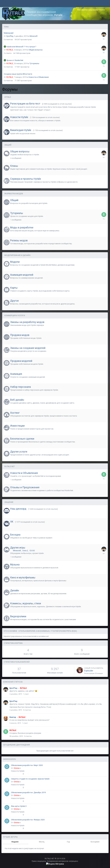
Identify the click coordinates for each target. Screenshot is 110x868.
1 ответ (26, 694)
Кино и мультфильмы (22, 577)
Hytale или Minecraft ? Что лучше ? (21, 47)
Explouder (88, 671)
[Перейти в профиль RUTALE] (103, 61)
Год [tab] (68, 842)
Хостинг (15, 412)
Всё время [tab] (95, 842)
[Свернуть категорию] (104, 97)
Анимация (16, 373)
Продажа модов (19, 334)
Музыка (14, 564)
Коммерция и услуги (14, 315)
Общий (7, 145)
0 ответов (27, 710)
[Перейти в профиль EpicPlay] (103, 34)
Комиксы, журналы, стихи (25, 603)
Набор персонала (20, 386)
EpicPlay (9, 36)
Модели (15, 261)
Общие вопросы (36, 50)
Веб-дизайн (17, 399)
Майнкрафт (9, 33)
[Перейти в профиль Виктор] (5, 718)
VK (11, 521)
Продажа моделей (21, 360)
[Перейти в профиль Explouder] (80, 670)
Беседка (15, 534)
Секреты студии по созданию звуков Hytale (30, 779)
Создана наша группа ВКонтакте (18, 74)
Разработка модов (13, 194)
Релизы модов (19, 240)
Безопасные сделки (22, 438)
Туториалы (34, 63)
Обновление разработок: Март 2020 (27, 765)
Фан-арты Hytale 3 (18, 806)
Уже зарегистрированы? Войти (91, 10)
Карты (14, 287)
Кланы (14, 165)
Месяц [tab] (41, 842)
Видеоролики (18, 616)
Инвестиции (17, 425)
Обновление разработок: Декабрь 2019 (28, 792)
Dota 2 (25, 550)
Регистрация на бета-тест (25, 103)
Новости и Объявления (39, 77)
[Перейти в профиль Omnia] (6, 766)
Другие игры (17, 547)
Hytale (7, 97)
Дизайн (14, 590)
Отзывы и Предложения (24, 487)
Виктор (12, 717)
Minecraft (34, 36)
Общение (8, 502)
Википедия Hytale (20, 130)
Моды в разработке (21, 227)
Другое (14, 300)
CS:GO (32, 550)
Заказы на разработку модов (27, 322)
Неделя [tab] (14, 842)
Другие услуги (18, 451)
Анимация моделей (21, 274)
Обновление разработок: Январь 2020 (28, 820)
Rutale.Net (9, 466)
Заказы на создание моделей (27, 347)
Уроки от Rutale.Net (14, 60)
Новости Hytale (19, 117)
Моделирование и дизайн (17, 255)
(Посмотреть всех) (68, 631)
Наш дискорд (18, 508)
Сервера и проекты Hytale (25, 178)
